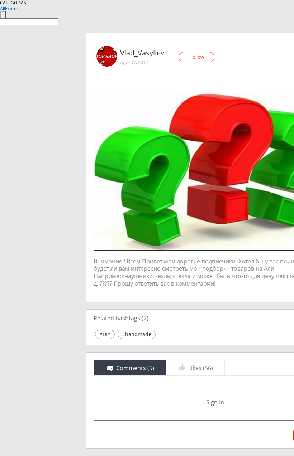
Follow (196, 57)
